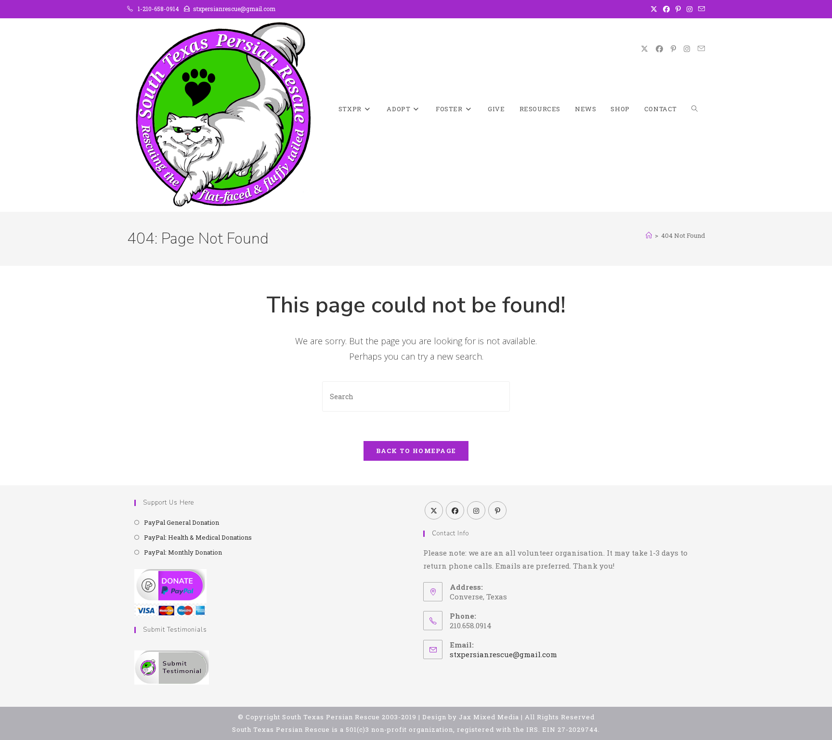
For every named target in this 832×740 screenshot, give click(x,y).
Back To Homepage (416, 450)
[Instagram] (476, 510)
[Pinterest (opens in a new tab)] (678, 9)
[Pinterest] (497, 510)
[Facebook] (455, 510)
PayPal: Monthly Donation (183, 552)
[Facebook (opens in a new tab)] (666, 9)
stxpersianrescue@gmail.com (503, 654)
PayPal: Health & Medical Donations (198, 537)
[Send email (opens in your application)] (700, 9)
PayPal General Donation (181, 522)
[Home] (649, 235)
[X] (434, 510)
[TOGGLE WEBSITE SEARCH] (694, 109)
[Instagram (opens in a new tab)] (689, 9)
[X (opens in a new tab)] (654, 9)
